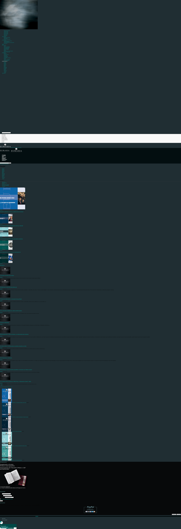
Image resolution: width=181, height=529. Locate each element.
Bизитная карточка (7, 30)
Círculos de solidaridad (4, 322)
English (3, 169)
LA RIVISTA (4, 155)
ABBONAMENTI (6, 41)
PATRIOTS (2, 265)
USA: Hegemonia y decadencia (6, 357)
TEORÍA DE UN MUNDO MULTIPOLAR (8, 287)
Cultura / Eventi (6, 54)
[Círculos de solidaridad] (5, 320)
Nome (1, 493)
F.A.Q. (3, 142)
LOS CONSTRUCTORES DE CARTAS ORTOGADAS (11, 310)
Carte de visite (6, 32)
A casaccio (3, 186)
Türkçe (5, 69)
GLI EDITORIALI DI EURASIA (9, 42)
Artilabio (36, 516)
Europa (5, 50)
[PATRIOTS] (6, 262)
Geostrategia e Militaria (7, 57)
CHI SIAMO (4, 36)
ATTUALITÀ (4, 157)
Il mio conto (3, 134)
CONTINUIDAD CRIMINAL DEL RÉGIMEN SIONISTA (11, 238)
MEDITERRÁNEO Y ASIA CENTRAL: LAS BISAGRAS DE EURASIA (14, 334)
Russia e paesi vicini (7, 51)
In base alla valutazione (5, 185)
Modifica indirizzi (4, 138)
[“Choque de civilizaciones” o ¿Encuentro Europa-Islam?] (5, 297)
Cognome (1, 495)
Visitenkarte (5, 35)
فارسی (5, 72)
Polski (5, 66)
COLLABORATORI (7, 39)
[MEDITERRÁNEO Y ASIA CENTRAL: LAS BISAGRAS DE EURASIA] (5, 332)
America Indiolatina (7, 46)
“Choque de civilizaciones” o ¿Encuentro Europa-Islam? (11, 298)
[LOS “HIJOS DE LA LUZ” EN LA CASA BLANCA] (6, 249)
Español (5, 63)
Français (5, 64)
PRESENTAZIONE (7, 37)
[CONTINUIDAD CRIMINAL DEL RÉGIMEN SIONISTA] (6, 236)
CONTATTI (4, 73)
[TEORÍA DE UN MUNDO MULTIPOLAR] (5, 285)
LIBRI (3, 44)
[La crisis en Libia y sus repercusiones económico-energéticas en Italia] (5, 344)
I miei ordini (4, 135)
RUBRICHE (4, 52)
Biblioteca (5, 53)
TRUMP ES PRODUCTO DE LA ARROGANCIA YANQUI (11, 211)
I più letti (3, 183)
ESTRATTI (5, 43)
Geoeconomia (6, 56)
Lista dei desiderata (5, 139)
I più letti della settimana (5, 184)
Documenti (5, 55)
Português (5, 67)
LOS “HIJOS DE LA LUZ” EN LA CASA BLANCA (10, 252)
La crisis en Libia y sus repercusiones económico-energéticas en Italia (13, 346)
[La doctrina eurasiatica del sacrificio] (5, 273)
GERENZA (5, 38)
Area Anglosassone (7, 47)
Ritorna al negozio (10, 527)
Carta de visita (6, 31)
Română (5, 68)
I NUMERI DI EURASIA (8, 40)
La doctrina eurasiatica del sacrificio (7, 275)
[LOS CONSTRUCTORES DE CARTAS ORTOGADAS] (5, 308)
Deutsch (3, 168)
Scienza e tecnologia (7, 59)
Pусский (3, 174)
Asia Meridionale (6, 48)
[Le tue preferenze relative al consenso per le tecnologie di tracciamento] (4, 527)
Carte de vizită (6, 33)
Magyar (5, 65)
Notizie (5, 58)
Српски (5, 71)
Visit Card (5, 34)
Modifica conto (4, 137)
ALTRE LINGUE (4, 61)
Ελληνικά (5, 70)
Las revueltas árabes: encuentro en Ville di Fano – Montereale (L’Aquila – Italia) (15, 381)
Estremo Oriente (6, 49)
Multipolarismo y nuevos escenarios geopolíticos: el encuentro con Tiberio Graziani (16, 369)
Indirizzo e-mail (2, 497)
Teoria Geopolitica (6, 60)
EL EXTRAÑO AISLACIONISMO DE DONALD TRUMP (11, 225)
